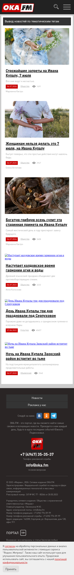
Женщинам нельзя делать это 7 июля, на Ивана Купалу (32, 145)
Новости (37, 398)
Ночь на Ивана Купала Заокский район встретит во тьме (33, 356)
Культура (24, 330)
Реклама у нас (37, 405)
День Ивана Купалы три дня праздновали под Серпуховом (31, 313)
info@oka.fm (37, 465)
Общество (24, 86)
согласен (10, 546)
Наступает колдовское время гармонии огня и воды (30, 267)
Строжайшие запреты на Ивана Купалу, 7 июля (32, 73)
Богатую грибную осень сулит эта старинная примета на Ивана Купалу (36, 222)
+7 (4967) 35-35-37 (37, 454)
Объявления (25, 373)
